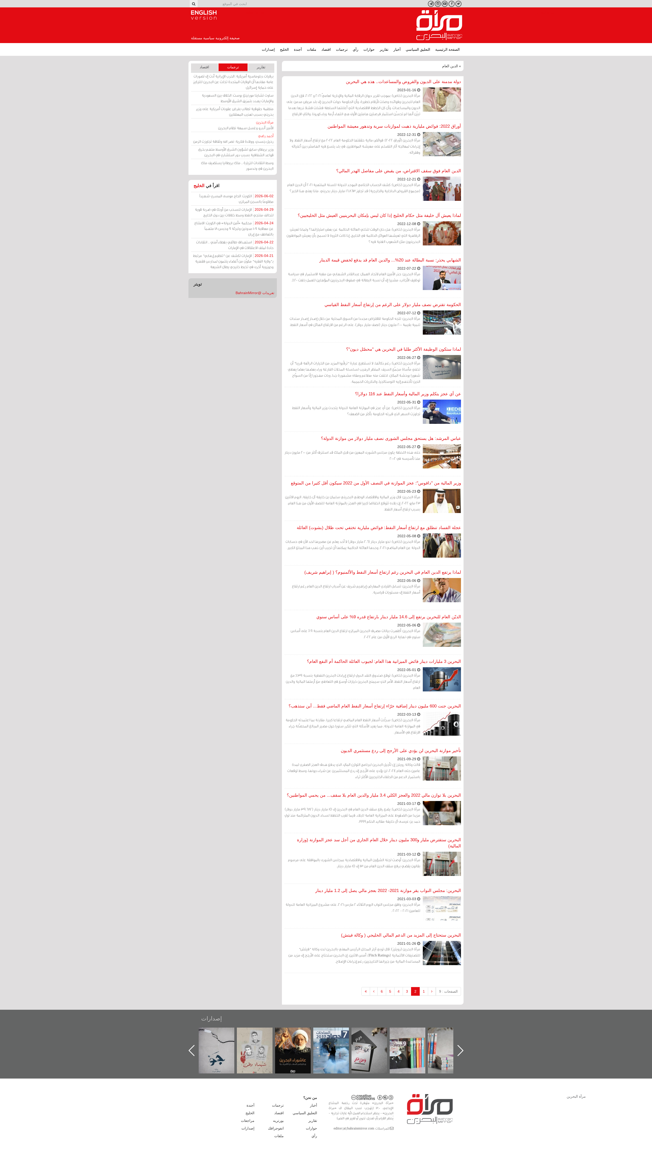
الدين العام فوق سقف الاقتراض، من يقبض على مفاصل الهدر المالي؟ (398, 170)
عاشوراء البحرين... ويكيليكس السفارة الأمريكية (336, 1039)
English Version (203, 15)
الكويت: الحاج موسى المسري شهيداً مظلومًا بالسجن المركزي (236, 198)
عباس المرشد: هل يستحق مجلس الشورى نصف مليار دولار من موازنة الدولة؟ (391, 438)
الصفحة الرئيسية (447, 49)
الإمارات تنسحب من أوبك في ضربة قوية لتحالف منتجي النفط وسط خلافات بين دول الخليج (234, 212)
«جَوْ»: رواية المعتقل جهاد (259, 1036)
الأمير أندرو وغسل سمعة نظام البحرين (246, 125)
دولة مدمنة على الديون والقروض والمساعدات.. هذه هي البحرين (403, 81)
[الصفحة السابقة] (432, 991)
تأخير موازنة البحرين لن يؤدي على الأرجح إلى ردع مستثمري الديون (401, 750)
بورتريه (278, 1121)
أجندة (298, 49)
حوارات (369, 49)
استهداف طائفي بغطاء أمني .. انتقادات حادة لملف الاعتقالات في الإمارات (235, 244)
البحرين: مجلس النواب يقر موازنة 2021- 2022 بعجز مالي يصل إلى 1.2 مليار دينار (388, 890)
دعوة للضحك (221, 1033)
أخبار (397, 49)
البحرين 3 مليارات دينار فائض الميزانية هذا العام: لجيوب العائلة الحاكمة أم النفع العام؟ (384, 661)
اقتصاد (326, 49)
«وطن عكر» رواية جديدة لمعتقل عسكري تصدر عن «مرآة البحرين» (412, 1042)
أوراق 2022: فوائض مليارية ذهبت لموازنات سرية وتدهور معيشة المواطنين (394, 126)
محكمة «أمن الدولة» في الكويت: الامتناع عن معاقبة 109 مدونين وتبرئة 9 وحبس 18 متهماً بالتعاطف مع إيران (234, 228)
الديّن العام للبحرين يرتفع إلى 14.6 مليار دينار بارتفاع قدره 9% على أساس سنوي (388, 616)
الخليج (284, 49)
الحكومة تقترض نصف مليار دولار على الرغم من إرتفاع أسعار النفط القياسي (392, 304)
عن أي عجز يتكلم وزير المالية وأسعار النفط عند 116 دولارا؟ (408, 393)
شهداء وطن (298, 1033)
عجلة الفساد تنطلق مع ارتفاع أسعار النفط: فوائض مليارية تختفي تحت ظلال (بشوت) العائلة (379, 527)
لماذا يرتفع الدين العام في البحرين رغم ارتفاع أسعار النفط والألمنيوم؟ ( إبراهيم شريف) (382, 572)
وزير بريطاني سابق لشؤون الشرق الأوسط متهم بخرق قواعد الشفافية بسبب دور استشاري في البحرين (236, 152)
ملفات (311, 49)
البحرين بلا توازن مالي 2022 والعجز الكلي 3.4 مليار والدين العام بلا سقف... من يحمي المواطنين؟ (374, 795)
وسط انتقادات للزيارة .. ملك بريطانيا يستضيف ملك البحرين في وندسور (237, 165)
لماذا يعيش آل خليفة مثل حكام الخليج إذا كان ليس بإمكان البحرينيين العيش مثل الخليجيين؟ (379, 215)
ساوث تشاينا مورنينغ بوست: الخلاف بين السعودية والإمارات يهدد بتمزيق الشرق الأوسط (238, 98)
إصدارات (268, 49)
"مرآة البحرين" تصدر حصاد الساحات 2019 (450, 1039)
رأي (355, 49)
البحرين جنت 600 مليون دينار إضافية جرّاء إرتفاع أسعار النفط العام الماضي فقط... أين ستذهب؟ (375, 706)
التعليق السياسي (418, 49)
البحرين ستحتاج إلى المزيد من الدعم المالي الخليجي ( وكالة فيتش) (401, 935)
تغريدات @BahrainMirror (255, 293)
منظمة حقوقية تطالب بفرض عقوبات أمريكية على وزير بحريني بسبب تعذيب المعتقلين (235, 111)
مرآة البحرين (439, 25)
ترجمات (342, 49)
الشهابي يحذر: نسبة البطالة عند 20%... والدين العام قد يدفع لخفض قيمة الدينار (390, 260)
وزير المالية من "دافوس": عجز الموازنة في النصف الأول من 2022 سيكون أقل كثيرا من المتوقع (376, 483)
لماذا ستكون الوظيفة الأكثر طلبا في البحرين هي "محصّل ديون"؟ (403, 349)
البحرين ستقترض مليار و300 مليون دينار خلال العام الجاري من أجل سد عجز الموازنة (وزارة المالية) (379, 842)
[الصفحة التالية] (374, 991)
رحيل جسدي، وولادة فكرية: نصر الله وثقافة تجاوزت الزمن (233, 138)
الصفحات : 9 (448, 991)
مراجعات (247, 1121)
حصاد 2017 (374, 1033)
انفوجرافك (276, 1128)
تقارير (384, 49)
